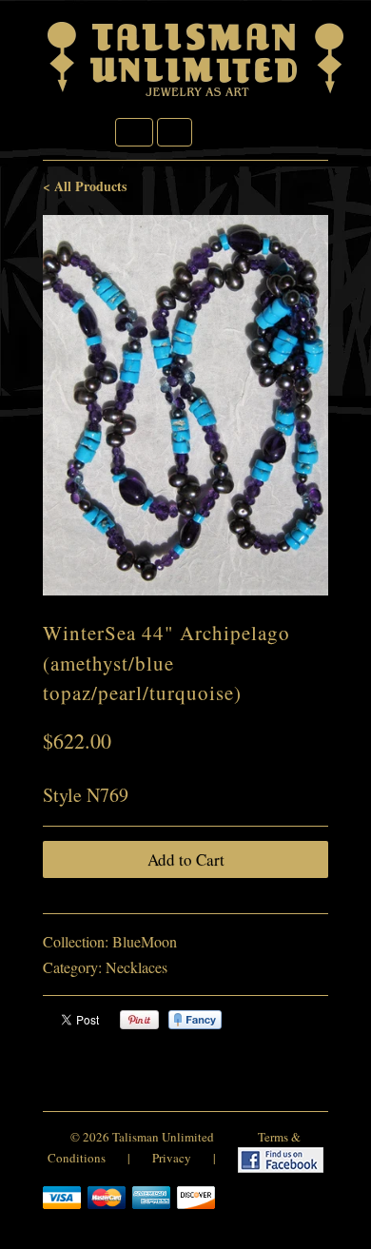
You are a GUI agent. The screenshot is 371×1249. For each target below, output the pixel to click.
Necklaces (136, 967)
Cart (174, 132)
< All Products (85, 186)
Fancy (195, 1019)
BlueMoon (144, 941)
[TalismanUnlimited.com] (197, 97)
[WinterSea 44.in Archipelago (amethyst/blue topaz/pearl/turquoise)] (185, 405)
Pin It (139, 1019)
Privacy (171, 1157)
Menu (134, 132)
